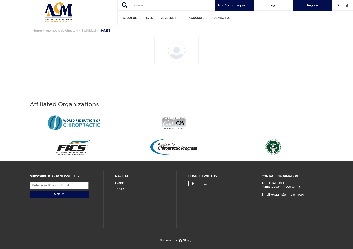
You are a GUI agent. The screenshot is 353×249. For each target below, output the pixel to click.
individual (89, 30)
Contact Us (222, 17)
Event (150, 17)
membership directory (62, 30)
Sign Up (59, 194)
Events (119, 183)
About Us (130, 17)
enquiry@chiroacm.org (287, 194)
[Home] (59, 12)
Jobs (118, 189)
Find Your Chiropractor (234, 5)
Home (37, 30)
